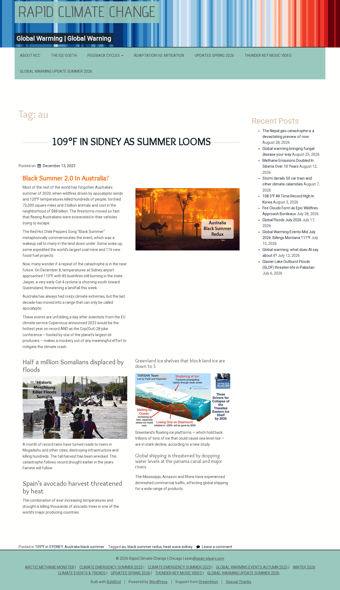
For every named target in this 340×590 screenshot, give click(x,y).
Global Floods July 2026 (281, 220)
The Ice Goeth (64, 55)
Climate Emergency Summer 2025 (111, 567)
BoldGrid (114, 582)
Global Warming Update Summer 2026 (56, 71)
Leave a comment (217, 547)
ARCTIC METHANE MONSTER (49, 567)
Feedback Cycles (104, 55)
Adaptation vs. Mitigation (159, 55)
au (124, 547)
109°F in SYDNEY (49, 547)
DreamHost (208, 582)
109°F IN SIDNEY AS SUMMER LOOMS (131, 141)
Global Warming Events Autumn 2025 (252, 567)
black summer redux (145, 547)
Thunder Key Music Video (268, 55)
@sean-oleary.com (208, 558)
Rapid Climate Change (87, 11)
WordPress (158, 582)
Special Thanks (238, 582)
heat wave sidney (178, 547)
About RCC (30, 55)
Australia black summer (84, 547)
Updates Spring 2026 (214, 55)
